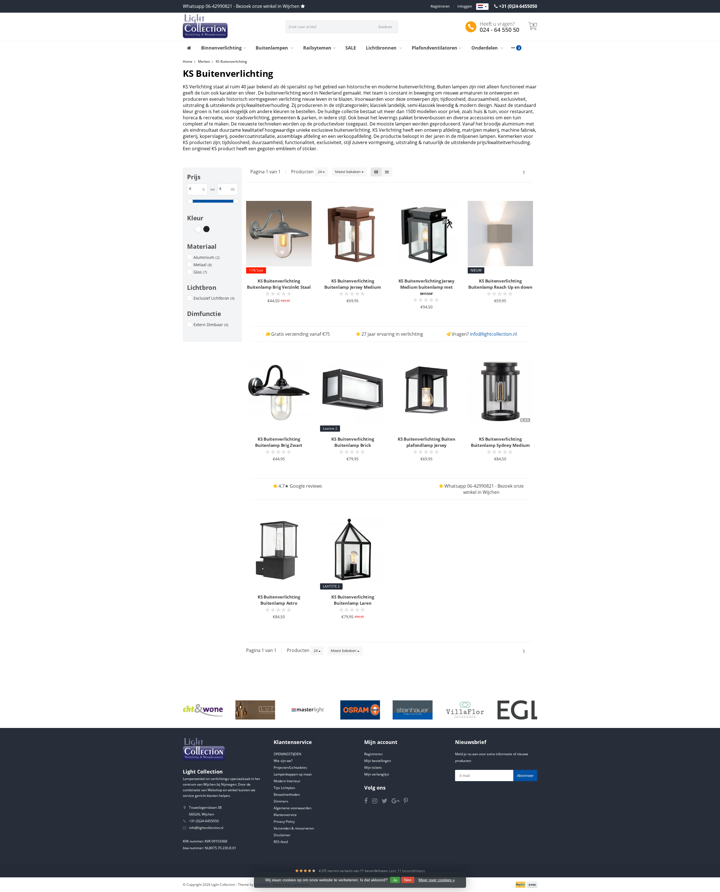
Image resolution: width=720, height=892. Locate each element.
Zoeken (385, 26)
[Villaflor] (465, 710)
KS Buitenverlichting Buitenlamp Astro (279, 600)
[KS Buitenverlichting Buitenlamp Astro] (279, 549)
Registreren (440, 6)
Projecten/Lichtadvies (290, 767)
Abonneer (525, 775)
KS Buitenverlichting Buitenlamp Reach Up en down (500, 284)
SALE (350, 48)
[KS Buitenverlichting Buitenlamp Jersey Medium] (353, 233)
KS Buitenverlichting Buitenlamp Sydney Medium (500, 442)
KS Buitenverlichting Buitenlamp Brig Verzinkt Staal (279, 284)
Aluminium (207, 257)
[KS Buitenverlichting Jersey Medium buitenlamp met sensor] (426, 233)
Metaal (203, 264)
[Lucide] (255, 710)
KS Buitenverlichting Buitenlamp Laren (352, 600)
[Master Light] (307, 710)
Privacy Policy (284, 821)
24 (320, 171)
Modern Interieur (287, 781)
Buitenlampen (272, 48)
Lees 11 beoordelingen (407, 870)
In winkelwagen (276, 311)
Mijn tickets (373, 767)
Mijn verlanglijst (376, 774)
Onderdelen (485, 48)
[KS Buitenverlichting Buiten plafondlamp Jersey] (426, 391)
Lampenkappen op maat (293, 774)
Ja (395, 880)
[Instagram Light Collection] (377, 801)
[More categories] (513, 48)
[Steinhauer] (412, 710)
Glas (200, 272)
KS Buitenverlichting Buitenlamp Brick (352, 442)
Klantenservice (285, 814)
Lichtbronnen (382, 48)
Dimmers (281, 801)
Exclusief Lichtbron (214, 298)
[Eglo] (517, 710)
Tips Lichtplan (284, 787)
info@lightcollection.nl (493, 334)
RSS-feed (281, 841)
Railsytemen (317, 48)
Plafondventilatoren (434, 48)
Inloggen (464, 6)
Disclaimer (282, 835)
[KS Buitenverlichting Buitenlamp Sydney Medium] (500, 391)
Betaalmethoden (287, 794)
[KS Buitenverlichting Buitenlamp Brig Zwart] (279, 391)
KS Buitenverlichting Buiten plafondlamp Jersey (426, 442)
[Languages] (482, 6)
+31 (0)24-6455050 (518, 6)
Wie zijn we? (283, 760)
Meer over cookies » (436, 880)
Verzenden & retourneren (294, 828)
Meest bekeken (348, 171)
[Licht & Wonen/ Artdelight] (203, 710)
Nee (407, 880)
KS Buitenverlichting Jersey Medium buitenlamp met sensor (426, 287)
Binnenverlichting (221, 48)
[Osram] (360, 710)
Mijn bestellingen (377, 760)
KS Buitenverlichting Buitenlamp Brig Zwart (278, 442)
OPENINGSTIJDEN (287, 754)
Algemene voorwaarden (292, 808)
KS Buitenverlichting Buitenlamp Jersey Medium (352, 284)
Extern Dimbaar (211, 324)
